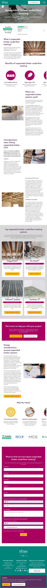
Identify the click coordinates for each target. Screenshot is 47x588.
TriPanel (27, 129)
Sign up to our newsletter (37, 571)
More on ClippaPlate (12, 273)
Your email (6, 479)
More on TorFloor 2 (34, 312)
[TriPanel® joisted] (12, 290)
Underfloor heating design (12, 396)
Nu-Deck (34, 108)
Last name (6, 473)
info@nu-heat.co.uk (22, 568)
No (7, 501)
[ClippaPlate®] (12, 251)
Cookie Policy (22, 581)
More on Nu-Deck (34, 273)
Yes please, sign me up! (12, 527)
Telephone (6, 486)
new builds (31, 105)
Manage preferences (18, 585)
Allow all (6, 585)
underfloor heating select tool (27, 330)
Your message (7, 509)
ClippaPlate (28, 118)
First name (6, 466)
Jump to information (33, 27)
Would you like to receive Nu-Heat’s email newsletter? (16, 519)
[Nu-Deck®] (34, 251)
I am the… (6, 492)
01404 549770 (22, 566)
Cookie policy (21, 531)
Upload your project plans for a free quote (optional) (15, 499)
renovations (27, 106)
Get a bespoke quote (30, 336)
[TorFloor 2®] (34, 290)
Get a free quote (34, 2)
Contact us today (16, 336)
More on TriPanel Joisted (12, 312)
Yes (7, 505)
